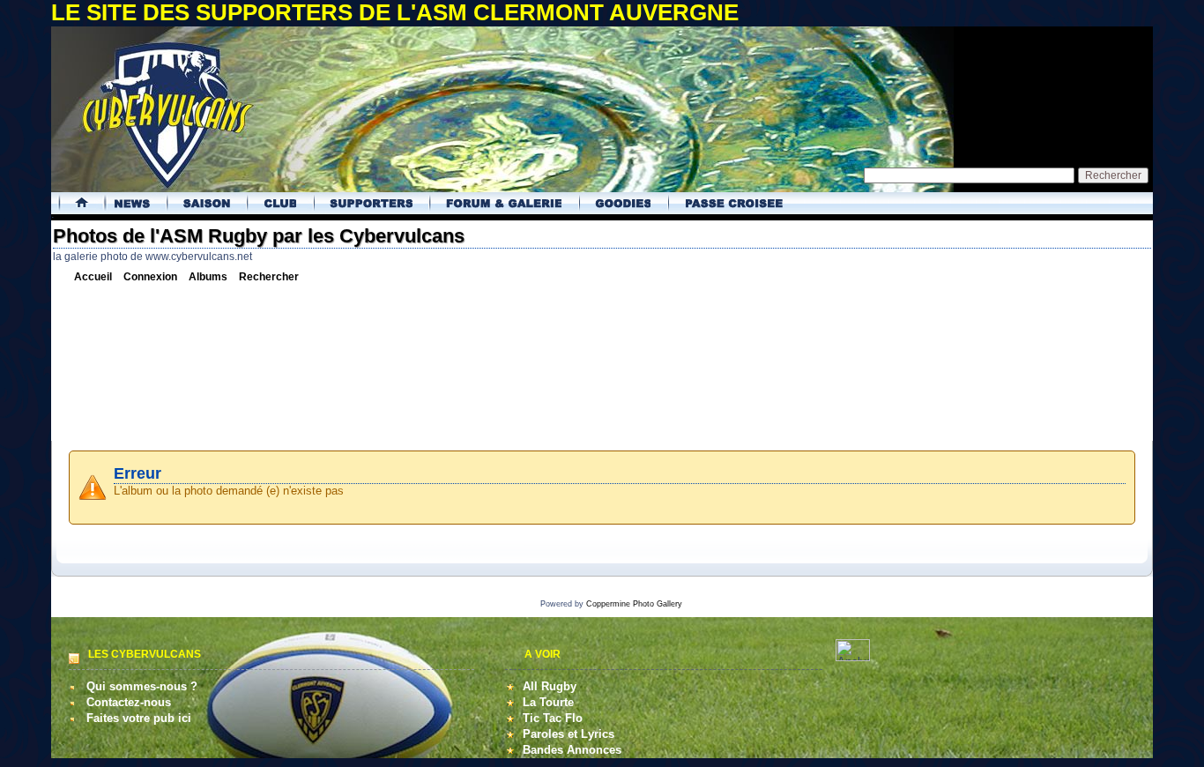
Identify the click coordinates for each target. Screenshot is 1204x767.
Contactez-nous (128, 702)
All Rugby (549, 686)
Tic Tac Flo (553, 718)
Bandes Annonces (572, 749)
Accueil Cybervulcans (75, 203)
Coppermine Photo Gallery (634, 603)
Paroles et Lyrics (568, 734)
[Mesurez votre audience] (853, 657)
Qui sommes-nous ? (141, 686)
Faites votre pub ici (138, 718)
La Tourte (548, 702)
